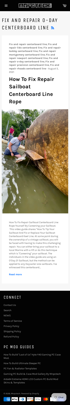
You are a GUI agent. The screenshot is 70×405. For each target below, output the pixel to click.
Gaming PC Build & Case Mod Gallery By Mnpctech (32, 373)
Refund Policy (11, 336)
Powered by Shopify (30, 393)
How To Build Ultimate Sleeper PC (22, 363)
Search (7, 310)
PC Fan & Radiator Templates (20, 368)
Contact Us (10, 305)
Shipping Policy (12, 331)
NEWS (7, 315)
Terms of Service (13, 320)
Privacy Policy (11, 326)
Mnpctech (15, 393)
